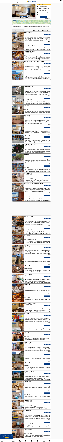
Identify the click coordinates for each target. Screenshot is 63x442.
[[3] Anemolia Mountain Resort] (18, 55)
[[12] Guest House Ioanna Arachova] (18, 148)
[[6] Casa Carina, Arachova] (18, 90)
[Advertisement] (31, 208)
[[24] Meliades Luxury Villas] (18, 278)
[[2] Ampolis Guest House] (18, 46)
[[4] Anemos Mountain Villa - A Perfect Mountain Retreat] (18, 65)
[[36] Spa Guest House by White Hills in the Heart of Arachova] (18, 394)
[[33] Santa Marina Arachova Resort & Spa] (18, 365)
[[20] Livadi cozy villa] (18, 239)
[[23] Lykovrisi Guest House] (18, 268)
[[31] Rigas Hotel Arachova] (18, 346)
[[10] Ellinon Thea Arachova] (18, 129)
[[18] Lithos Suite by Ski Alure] (18, 220)
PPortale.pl (4, 441)
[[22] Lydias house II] (18, 259)
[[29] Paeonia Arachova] (18, 327)
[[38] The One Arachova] (18, 414)
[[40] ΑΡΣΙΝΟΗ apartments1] (18, 433)
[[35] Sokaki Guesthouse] (18, 385)
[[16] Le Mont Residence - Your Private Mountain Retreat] (18, 187)
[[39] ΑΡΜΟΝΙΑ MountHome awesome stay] (18, 424)
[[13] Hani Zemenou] (18, 158)
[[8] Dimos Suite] (18, 109)
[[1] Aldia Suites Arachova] (18, 36)
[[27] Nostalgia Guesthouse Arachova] (18, 307)
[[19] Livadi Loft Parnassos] (18, 230)
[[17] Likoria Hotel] (18, 197)
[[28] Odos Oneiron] (18, 317)
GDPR (3, 436)
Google (12, 434)
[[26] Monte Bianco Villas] (18, 297)
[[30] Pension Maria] (18, 336)
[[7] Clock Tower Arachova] (18, 100)
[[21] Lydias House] (18, 249)
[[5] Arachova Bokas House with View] (18, 75)
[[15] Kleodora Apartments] (18, 177)
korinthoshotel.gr (31, 1)
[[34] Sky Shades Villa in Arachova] (18, 375)
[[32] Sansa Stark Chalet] (18, 356)
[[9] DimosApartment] (18, 119)
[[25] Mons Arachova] (18, 288)
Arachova (14, 42)
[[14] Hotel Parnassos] (18, 167)
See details (47, 34)
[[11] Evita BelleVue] (18, 138)
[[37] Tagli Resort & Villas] (18, 404)
